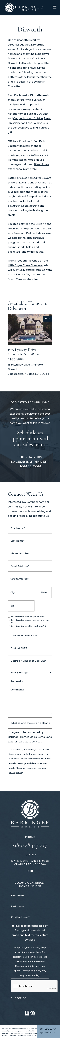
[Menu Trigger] (54, 6)
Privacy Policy (16, 772)
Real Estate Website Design (28, 1036)
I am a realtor (17, 681)
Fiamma (13, 159)
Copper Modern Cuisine (28, 118)
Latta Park (14, 178)
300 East (42, 113)
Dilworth (13, 369)
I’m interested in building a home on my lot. (30, 621)
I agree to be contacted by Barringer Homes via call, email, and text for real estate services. (30, 737)
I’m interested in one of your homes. (28, 616)
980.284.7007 (30, 457)
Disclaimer (12, 1036)
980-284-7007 (30, 845)
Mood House (36, 159)
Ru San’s (35, 155)
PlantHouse (41, 164)
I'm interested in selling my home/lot (28, 626)
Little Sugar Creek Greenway (25, 265)
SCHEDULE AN (48, 1031)
